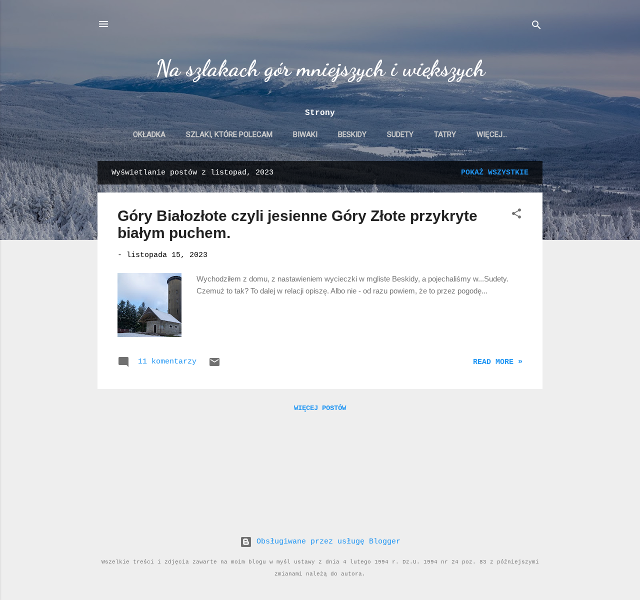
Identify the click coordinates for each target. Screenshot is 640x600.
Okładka (149, 134)
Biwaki (305, 134)
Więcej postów (320, 408)
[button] (516, 216)
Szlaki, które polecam (229, 134)
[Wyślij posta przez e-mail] (214, 366)
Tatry (445, 134)
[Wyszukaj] (536, 27)
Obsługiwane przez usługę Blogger (326, 542)
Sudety (400, 134)
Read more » (497, 362)
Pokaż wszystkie (494, 172)
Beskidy (352, 134)
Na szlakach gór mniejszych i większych (320, 68)
